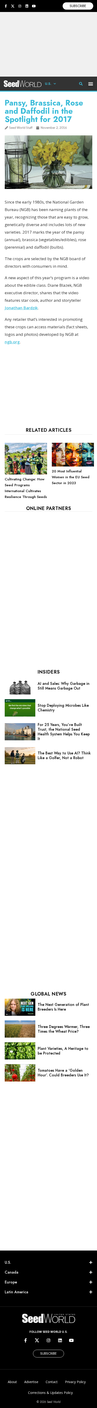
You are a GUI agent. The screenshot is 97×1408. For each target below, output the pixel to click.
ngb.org (12, 342)
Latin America (16, 1292)
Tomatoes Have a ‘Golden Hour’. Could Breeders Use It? (63, 1073)
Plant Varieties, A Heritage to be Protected (63, 1051)
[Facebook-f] (5, 6)
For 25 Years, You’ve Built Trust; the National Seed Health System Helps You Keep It (64, 731)
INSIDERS (48, 672)
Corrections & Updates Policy (50, 1392)
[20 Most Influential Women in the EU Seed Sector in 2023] (73, 465)
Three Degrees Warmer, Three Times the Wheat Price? (64, 1029)
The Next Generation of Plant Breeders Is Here (63, 1007)
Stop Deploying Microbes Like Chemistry (63, 708)
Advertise (31, 1382)
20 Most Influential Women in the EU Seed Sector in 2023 (70, 477)
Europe (11, 1282)
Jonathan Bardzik (21, 307)
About (12, 1382)
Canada (11, 1272)
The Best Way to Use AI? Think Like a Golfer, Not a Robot (64, 755)
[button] (91, 84)
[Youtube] (34, 6)
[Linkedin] (27, 6)
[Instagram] (19, 6)
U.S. (48, 83)
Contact (52, 1382)
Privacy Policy (75, 1382)
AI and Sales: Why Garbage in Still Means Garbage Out (63, 686)
